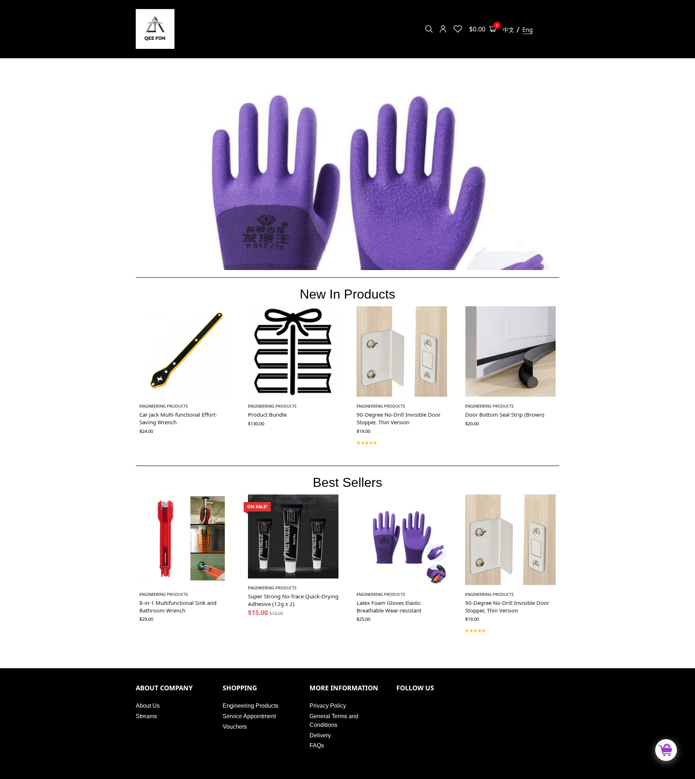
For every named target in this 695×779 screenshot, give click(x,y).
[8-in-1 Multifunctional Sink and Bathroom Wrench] (184, 539)
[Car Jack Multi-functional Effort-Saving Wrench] (184, 351)
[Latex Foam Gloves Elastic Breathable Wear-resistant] (402, 539)
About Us (148, 706)
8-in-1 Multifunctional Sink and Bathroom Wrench (177, 606)
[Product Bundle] (293, 351)
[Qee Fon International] (155, 29)
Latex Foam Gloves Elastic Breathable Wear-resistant (389, 606)
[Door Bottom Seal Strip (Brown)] (510, 351)
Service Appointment (249, 716)
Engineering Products (163, 406)
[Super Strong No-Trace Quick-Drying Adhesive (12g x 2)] (293, 536)
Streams (146, 716)
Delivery (320, 735)
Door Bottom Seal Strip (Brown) (504, 414)
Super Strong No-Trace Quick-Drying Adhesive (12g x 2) (293, 600)
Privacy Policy (327, 706)
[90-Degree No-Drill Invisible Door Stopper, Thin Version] (402, 351)
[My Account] (443, 29)
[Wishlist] (458, 29)
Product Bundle (267, 414)
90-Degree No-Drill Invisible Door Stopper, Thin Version (399, 418)
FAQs (316, 745)
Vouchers (235, 727)
